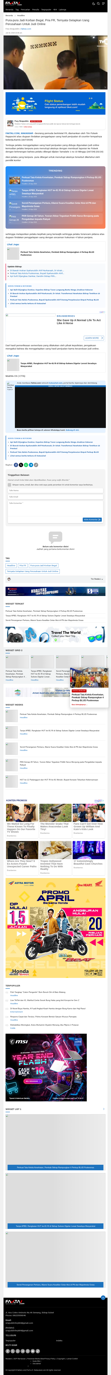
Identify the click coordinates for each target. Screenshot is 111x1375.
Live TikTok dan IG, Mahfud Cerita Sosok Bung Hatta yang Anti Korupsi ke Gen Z (44, 1000)
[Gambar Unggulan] (55, 89)
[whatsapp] (26, 465)
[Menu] (103, 3)
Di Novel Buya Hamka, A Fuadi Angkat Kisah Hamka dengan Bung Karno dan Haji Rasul (47, 1008)
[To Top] (103, 1297)
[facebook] (16, 465)
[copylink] (36, 465)
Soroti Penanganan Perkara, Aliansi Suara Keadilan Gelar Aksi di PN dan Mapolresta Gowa (44, 620)
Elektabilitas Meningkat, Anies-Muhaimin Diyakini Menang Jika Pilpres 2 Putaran (44, 1025)
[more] (103, 1109)
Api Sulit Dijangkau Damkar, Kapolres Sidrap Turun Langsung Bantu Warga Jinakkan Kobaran (51, 290)
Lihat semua (28, 127)
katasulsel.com (55, 383)
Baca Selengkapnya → (80, 705)
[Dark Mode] (93, 3)
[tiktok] (38, 1351)
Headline (21, 15)
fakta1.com (26, 29)
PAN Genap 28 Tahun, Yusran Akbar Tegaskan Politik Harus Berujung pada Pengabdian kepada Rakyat (61, 763)
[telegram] (31, 465)
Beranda (9, 15)
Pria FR (22, 565)
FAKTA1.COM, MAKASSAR (19, 133)
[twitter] (21, 465)
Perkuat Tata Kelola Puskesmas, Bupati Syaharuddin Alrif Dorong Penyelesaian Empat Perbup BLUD (54, 300)
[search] (98, 3)
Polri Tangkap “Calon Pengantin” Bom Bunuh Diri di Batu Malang (37, 992)
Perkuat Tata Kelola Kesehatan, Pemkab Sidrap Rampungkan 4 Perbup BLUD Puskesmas (57, 253)
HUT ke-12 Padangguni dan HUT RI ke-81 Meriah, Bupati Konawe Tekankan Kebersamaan (59, 780)
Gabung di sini (72, 430)
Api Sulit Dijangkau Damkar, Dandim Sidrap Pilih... (33, 276)
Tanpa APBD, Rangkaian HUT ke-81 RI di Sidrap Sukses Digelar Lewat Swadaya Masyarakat (59, 365)
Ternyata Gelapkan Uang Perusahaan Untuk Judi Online (32, 571)
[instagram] (28, 1351)
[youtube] (33, 1351)
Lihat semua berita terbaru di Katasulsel (28, 303)
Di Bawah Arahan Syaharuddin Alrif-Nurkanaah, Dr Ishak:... (37, 270)
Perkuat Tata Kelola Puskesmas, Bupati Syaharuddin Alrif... (37, 273)
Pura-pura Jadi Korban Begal (43, 565)
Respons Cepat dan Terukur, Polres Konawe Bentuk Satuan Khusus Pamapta (43, 1017)
